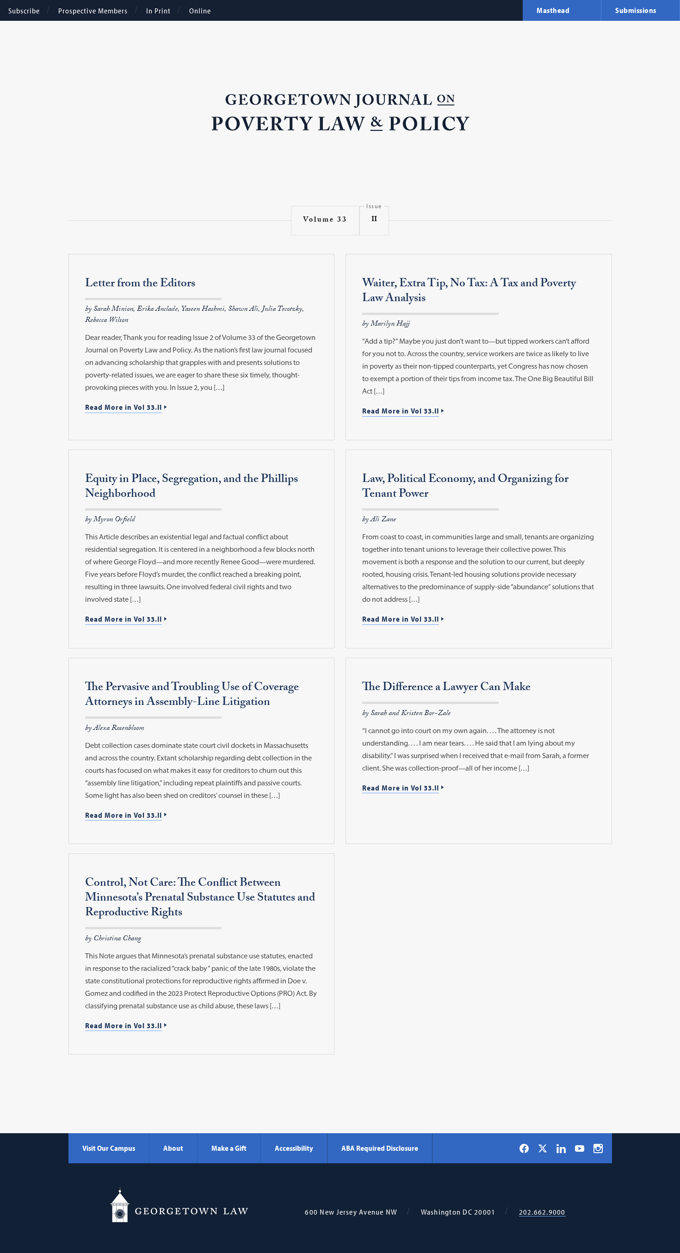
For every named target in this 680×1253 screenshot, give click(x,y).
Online (200, 10)
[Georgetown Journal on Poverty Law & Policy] (340, 112)
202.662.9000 (542, 1212)
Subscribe (24, 10)
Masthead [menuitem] (553, 10)
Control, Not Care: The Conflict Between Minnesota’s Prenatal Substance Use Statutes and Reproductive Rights (200, 899)
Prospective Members (93, 10)
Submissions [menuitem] (635, 10)
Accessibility (294, 1148)
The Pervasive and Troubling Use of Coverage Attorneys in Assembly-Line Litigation (192, 696)
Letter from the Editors (140, 285)
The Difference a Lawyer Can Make (446, 688)
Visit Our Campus (108, 1148)
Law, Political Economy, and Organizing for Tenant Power (465, 487)
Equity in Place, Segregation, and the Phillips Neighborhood (191, 487)
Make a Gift (229, 1148)
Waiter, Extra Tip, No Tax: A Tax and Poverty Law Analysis (469, 292)
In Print (158, 10)
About (173, 1148)
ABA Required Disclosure (379, 1148)
